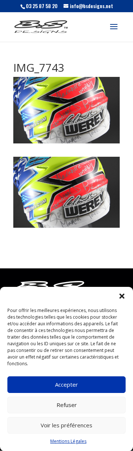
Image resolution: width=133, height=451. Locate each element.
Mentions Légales (68, 441)
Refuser (67, 404)
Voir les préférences (66, 425)
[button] (122, 296)
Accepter (66, 384)
